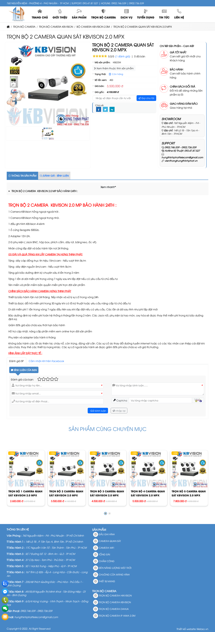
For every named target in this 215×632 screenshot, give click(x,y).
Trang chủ (40, 17)
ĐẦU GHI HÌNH (106, 534)
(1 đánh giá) (122, 56)
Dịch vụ (126, 17)
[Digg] (112, 109)
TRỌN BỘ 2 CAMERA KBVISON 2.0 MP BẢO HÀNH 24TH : (45, 191)
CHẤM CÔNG (106, 561)
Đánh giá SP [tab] (16, 361)
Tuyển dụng (145, 17)
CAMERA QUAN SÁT (109, 540)
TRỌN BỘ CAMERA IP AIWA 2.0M (116, 615)
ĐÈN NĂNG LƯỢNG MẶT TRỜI (114, 567)
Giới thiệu (60, 17)
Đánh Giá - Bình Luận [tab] (55, 175)
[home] (8, 26)
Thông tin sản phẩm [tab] (23, 175)
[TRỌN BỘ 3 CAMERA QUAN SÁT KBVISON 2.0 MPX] (107, 469)
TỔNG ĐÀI (104, 554)
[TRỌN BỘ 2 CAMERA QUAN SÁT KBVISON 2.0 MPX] (66, 469)
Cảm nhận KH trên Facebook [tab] (46, 361)
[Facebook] (98, 109)
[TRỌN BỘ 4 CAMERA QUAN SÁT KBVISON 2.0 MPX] (148, 469)
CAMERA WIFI (106, 547)
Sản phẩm (79, 17)
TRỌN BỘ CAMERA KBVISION (114, 602)
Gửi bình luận (98, 410)
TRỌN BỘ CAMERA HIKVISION (115, 595)
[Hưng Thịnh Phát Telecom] (17, 20)
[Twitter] (105, 109)
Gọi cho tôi (147, 98)
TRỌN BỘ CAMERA (103, 17)
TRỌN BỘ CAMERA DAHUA (113, 608)
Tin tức (164, 17)
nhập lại (120, 410)
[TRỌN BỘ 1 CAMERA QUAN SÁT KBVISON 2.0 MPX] (26, 469)
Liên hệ (179, 17)
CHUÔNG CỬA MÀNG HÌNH (114, 574)
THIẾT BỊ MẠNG (106, 581)
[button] (115, 186)
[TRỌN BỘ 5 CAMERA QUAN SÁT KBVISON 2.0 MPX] (189, 469)
